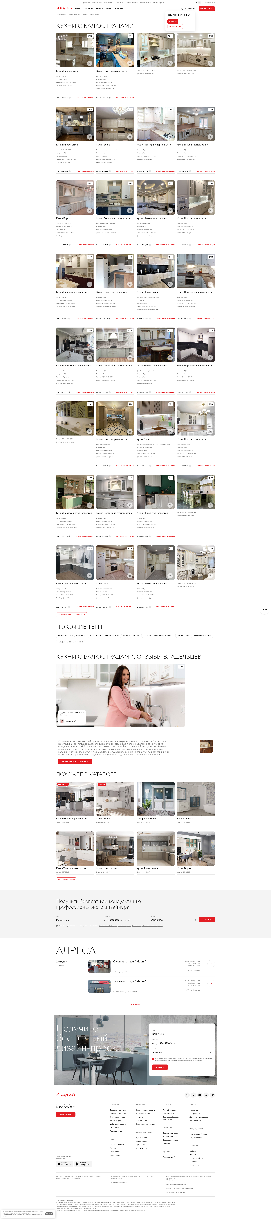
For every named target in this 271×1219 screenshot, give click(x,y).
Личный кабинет (169, 1110)
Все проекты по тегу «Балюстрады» (72, 614)
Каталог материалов (143, 1132)
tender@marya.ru (116, 1178)
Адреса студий (169, 1157)
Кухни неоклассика (117, 1117)
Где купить (167, 1152)
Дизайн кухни (141, 1121)
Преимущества (116, 1131)
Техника (113, 1148)
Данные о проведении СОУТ (120, 1182)
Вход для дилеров (196, 1129)
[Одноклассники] (193, 1095)
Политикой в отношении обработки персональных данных (20, 1213)
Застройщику (194, 1114)
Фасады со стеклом (78, 636)
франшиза (86, 2)
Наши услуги (167, 1128)
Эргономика (141, 1145)
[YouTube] (199, 1095)
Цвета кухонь (141, 1138)
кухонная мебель (94, 1176)
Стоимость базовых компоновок (171, 1118)
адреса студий (145, 2)
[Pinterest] (206, 1095)
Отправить (207, 919)
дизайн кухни (60, 1178)
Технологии (114, 1127)
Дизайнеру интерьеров (198, 1117)
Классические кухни (118, 1114)
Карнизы (136, 636)
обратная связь (132, 2)
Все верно (172, 21)
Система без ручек (112, 636)
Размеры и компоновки (145, 1124)
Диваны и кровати (117, 1145)
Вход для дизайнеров (198, 1134)
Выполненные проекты (145, 1110)
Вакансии (193, 1162)
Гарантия (166, 1143)
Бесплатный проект (171, 1133)
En (199, 2)
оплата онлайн (120, 2)
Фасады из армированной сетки (70, 642)
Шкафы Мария (115, 1121)
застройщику (97, 2)
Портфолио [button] (89, 8)
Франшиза (193, 1110)
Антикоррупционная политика (175, 1192)
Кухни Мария (114, 1104)
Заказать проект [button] (206, 8)
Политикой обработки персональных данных (147, 926)
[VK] (187, 1095)
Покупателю (167, 1104)
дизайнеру (108, 2)
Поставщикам (195, 1121)
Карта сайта (194, 1165)
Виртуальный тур (196, 1158)
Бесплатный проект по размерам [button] (75, 761)
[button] (190, 8)
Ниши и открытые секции (164, 636)
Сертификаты (141, 1148)
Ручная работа (95, 636)
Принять (49, 1214)
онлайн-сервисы (159, 2)
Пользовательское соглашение (176, 1184)
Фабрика (192, 1151)
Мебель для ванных (118, 1124)
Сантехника (114, 1152)
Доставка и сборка (170, 1140)
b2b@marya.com (171, 1180)
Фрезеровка (62, 636)
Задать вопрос (66, 1114)
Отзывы (139, 1117)
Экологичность (142, 1141)
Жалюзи (126, 636)
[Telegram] (212, 1095)
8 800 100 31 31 (209, 2)
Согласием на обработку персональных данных (115, 926)
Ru (196, 2)
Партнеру (192, 1104)
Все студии (135, 1004)
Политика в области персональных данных (179, 1188)
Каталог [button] (78, 8)
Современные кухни (118, 1110)
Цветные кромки (184, 636)
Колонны (147, 636)
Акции (108, 8)
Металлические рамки (203, 636)
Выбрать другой (175, 26)
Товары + (113, 1139)
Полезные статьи (143, 1114)
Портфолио (140, 1104)
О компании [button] (118, 8)
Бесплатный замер (170, 1137)
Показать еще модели (66, 880)
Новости (192, 1155)
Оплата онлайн (169, 1114)
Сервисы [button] (99, 8)
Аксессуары (115, 1155)
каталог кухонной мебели (73, 1178)
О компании (193, 1146)
